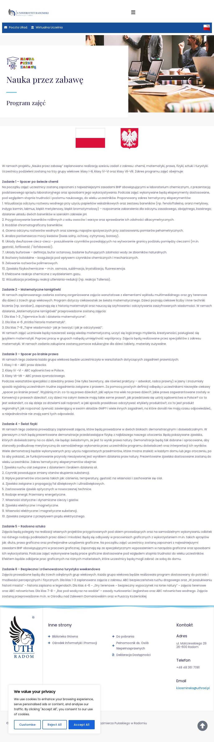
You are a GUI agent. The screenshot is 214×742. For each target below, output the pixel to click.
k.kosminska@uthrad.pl (193, 688)
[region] (54, 709)
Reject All (55, 725)
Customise (27, 725)
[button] (133, 12)
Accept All (81, 725)
